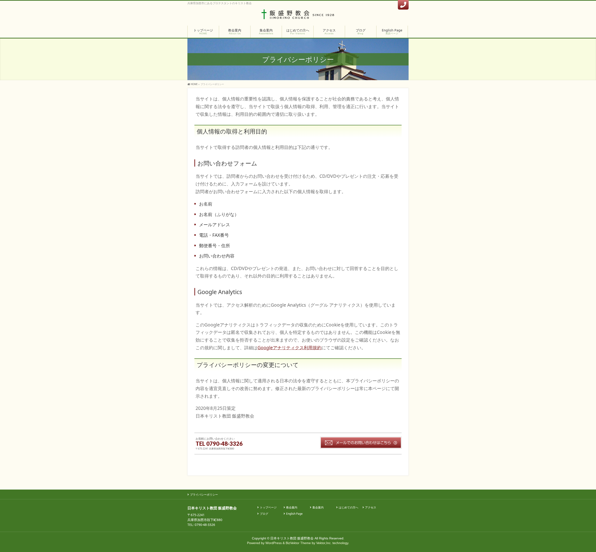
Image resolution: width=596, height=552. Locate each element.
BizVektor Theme (298, 543)
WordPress (273, 543)
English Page (294, 514)
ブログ (264, 514)
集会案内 (318, 507)
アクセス (370, 507)
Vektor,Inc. (324, 543)
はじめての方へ (348, 507)
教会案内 (291, 507)
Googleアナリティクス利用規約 (289, 347)
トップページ (268, 507)
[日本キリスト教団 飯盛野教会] (298, 16)
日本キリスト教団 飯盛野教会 (292, 538)
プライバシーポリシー (204, 495)
